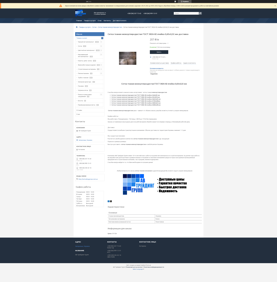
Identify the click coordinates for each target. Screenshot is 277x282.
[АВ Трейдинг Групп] (83, 13)
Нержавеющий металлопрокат (83, 55)
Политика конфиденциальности (154, 267)
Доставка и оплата (119, 20)
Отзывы (79, 110)
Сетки (94, 27)
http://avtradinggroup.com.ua (88, 179)
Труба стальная (83, 77)
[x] (111, 201)
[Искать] (200, 13)
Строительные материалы (87, 69)
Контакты (107, 20)
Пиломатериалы (83, 73)
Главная (79, 20)
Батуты (80, 100)
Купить (159, 52)
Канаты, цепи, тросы (85, 60)
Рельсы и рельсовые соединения (85, 95)
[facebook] (109, 201)
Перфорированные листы (86, 105)
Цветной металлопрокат (86, 50)
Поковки (81, 86)
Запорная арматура (84, 82)
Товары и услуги (90, 20)
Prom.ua (148, 265)
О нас (100, 20)
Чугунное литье (83, 90)
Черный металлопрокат (86, 42)
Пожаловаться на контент (134, 267)
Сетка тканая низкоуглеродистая (110, 27)
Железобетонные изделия (87, 65)
